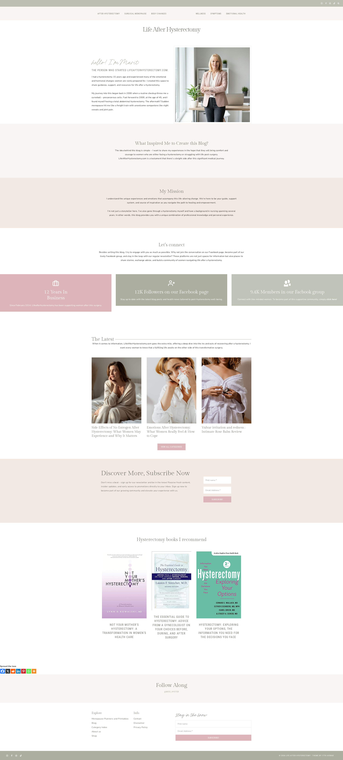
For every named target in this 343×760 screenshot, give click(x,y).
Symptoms (215, 13)
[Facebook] (326, 3)
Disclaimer (139, 723)
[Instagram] (322, 3)
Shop (94, 735)
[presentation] (116, 390)
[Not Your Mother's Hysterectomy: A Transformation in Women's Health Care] (124, 584)
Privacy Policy (141, 727)
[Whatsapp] (28, 671)
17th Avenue (328, 756)
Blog (94, 723)
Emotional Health (236, 13)
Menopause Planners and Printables (110, 718)
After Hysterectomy (109, 13)
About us (96, 731)
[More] (34, 671)
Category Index (99, 727)
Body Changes (158, 13)
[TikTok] (334, 3)
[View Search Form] (338, 3)
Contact (137, 718)
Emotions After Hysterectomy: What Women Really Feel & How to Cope (171, 432)
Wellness (201, 13)
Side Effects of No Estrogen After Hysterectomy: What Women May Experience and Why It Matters (116, 432)
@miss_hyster (171, 692)
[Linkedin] (18, 671)
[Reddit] (13, 671)
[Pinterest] (330, 3)
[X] (7, 671)
